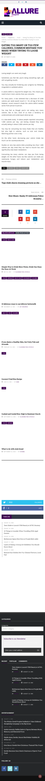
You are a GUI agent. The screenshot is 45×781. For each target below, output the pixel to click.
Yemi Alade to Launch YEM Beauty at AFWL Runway (19, 26)
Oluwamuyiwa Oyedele (22, 272)
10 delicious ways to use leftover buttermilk (19, 304)
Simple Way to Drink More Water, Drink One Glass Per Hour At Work (22, 268)
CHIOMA (22, 451)
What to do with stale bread (12, 449)
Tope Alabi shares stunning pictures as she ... (21, 183)
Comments (23, 661)
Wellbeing (9, 34)
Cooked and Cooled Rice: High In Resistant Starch (21, 414)
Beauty (4, 313)
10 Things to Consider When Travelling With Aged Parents (20, 28)
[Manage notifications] (40, 776)
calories (10, 168)
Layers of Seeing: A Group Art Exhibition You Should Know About (27, 701)
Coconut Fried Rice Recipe (12, 379)
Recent (4, 661)
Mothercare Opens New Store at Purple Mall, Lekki (27, 690)
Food (3, 34)
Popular (12, 661)
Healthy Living (11, 239)
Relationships (26, 278)
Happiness (10, 278)
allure (16, 704)
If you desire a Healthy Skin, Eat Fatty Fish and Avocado (20, 343)
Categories (5, 625)
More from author (22, 233)
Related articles (8, 233)
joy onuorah (24, 307)
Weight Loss (24, 168)
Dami (17, 382)
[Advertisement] (22, 481)
